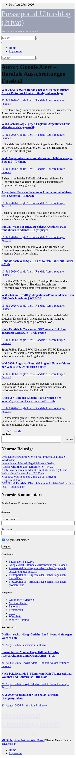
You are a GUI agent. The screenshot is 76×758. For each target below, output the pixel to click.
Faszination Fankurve (21, 561)
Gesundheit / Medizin (21, 599)
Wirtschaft (15, 616)
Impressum (15, 51)
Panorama (14, 606)
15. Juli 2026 (9, 305)
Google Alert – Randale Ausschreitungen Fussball (38, 565)
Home (12, 47)
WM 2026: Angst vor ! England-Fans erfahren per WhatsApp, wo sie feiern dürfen (35, 365)
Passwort (6, 529)
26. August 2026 (11, 645)
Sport (12, 613)
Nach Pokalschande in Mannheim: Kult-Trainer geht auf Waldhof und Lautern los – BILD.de (34, 471)
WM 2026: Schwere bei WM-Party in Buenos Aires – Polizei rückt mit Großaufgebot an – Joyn (35, 91)
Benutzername (9, 519)
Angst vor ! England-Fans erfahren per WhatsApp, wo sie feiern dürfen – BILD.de (31, 399)
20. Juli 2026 (9, 100)
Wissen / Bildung (19, 619)
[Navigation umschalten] (2, 42)
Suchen (6, 434)
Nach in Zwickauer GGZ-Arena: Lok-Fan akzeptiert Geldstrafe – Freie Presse (33, 331)
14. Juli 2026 (9, 374)
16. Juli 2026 (9, 168)
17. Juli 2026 (9, 134)
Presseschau (16, 609)
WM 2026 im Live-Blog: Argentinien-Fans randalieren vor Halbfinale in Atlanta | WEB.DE (37, 296)
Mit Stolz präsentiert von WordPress (22, 740)
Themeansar (8, 743)
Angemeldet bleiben (17, 539)
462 (20, 430)
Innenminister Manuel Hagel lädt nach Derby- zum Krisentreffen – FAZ (28, 465)
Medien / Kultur (18, 603)
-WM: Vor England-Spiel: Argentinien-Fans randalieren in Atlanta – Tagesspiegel (33, 228)
